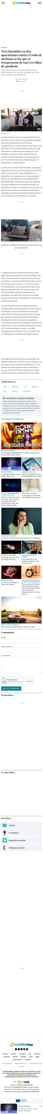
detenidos (15, 386)
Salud (31, 1057)
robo (4, 391)
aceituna (14, 391)
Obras (37, 1057)
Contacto (21, 1066)
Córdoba (23, 1057)
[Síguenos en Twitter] (19, 1049)
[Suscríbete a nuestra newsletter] (21, 406)
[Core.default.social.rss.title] (27, 1049)
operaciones (27, 391)
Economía (22, 1054)
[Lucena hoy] (21, 1046)
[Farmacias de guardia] (21, 840)
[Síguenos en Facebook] (16, 1049)
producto (35, 386)
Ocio (29, 1054)
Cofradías (37, 1054)
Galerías (27, 1059)
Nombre (3, 638)
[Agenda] (21, 825)
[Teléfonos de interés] (21, 847)
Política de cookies (35, 1063)
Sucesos (4, 47)
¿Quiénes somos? (7, 1063)
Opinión (15, 1057)
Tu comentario (5, 655)
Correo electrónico (6, 646)
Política (5, 1054)
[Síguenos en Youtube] (24, 1049)
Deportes (7, 1057)
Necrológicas (17, 1059)
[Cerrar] (41, 1106)
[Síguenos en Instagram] (21, 1049)
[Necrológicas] (21, 832)
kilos (4, 386)
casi (25, 386)
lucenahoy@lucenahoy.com (30, 1091)
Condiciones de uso (21, 1063)
